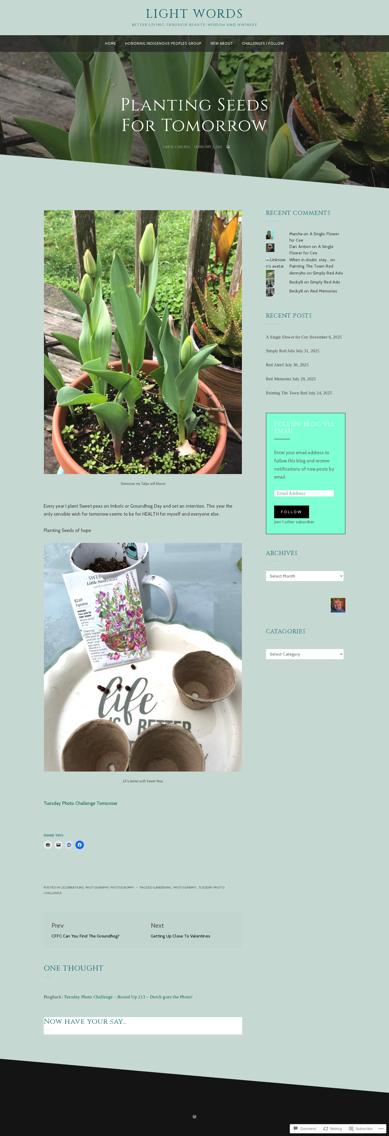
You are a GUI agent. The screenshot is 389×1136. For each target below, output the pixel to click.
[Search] (343, 43)
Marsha (295, 233)
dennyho (297, 273)
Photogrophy (122, 887)
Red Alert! (275, 365)
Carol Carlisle (177, 147)
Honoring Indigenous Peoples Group (163, 43)
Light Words (194, 14)
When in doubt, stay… (309, 259)
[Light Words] (45, 43)
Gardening (162, 887)
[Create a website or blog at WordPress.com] (194, 1117)
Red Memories (323, 291)
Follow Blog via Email (304, 428)
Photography (97, 887)
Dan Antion (300, 246)
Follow (291, 512)
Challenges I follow (263, 43)
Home (110, 43)
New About (222, 43)
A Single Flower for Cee (287, 337)
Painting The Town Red (311, 266)
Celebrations (72, 887)
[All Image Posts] (228, 147)
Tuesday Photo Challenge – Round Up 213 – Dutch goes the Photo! (128, 996)
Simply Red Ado (328, 273)
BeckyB (296, 282)
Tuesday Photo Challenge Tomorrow (81, 803)
